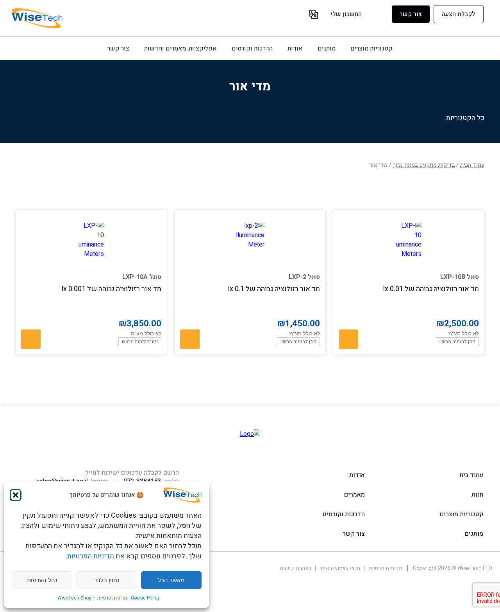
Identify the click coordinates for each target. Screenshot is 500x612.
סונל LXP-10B (459, 277)
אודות (295, 48)
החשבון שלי (346, 14)
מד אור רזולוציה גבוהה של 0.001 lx (111, 289)
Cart (301, 15)
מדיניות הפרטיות (90, 556)
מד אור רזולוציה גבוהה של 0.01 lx (431, 289)
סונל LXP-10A (141, 277)
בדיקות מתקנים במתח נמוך (424, 165)
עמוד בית (471, 475)
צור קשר (411, 14)
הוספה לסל (348, 339)
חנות (477, 494)
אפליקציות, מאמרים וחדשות (180, 48)
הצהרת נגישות (295, 568)
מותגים (327, 48)
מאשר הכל (171, 580)
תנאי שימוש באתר (339, 568)
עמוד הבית (472, 165)
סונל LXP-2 (304, 277)
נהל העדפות (42, 580)
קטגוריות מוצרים (371, 48)
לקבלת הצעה (458, 14)
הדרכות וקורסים (252, 48)
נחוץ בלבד (107, 580)
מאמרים (354, 494)
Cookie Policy (145, 597)
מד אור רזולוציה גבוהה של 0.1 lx (274, 289)
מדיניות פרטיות (384, 568)
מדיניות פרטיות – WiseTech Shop (92, 597)
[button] (16, 495)
